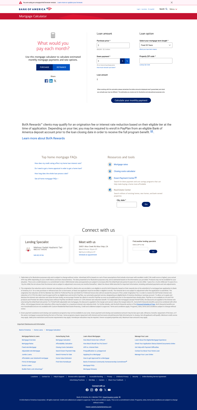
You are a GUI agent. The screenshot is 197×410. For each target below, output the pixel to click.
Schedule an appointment (88, 255)
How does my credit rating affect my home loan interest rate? (58, 163)
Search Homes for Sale (64, 354)
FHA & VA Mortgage (29, 362)
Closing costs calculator (124, 171)
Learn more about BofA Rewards (43, 138)
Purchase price (107, 41)
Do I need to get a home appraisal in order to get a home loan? (58, 168)
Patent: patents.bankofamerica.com (98, 407)
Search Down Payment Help (65, 351)
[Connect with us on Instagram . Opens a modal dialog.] (92, 390)
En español (151, 9)
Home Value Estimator (64, 358)
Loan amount (105, 75)
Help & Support (59, 376)
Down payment (107, 56)
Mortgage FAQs (88, 365)
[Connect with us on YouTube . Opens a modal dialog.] (109, 390)
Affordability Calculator (64, 343)
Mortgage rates (121, 164)
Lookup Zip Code (145, 65)
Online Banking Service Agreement (154, 376)
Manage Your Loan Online (144, 354)
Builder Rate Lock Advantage (32, 369)
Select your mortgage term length (154, 41)
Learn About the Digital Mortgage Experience (150, 340)
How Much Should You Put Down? (95, 343)
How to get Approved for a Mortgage (96, 358)
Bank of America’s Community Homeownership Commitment (105, 362)
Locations (144, 9)
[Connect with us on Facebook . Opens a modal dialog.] (87, 390)
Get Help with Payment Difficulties (147, 347)
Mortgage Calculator (63, 340)
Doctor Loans (26, 365)
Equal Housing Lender (110, 397)
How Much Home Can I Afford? (94, 340)
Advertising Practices (77, 380)
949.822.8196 (39, 255)
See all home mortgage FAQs (46, 179)
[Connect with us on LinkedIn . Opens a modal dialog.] (96, 390)
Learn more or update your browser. (70, 2)
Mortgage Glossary (90, 369)
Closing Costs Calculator (64, 347)
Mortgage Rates (27, 343)
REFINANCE (61, 67)
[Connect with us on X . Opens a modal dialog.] (105, 390)
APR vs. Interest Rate (90, 347)
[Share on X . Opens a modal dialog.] (55, 81)
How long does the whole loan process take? (51, 173)
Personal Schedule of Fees (146, 304)
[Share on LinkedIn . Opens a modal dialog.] (51, 81)
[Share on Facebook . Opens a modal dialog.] (46, 81)
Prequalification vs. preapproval (94, 351)
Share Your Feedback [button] (115, 380)
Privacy (109, 376)
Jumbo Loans (27, 354)
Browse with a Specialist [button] (76, 376)
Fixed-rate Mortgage (29, 347)
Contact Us (46, 376)
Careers (101, 380)
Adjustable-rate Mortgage (31, 351)
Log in (138, 9)
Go (147, 205)
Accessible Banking (96, 376)
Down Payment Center (124, 178)
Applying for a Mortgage (91, 354)
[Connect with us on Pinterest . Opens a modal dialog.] (101, 390)
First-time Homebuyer (63, 362)
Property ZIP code (150, 56)
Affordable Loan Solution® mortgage (35, 358)
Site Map (92, 380)
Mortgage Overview (29, 340)
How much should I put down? (106, 67)
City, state (124, 200)
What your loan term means (148, 49)
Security (135, 376)
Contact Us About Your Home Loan (147, 351)
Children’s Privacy (122, 376)
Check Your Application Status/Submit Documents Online (155, 343)
